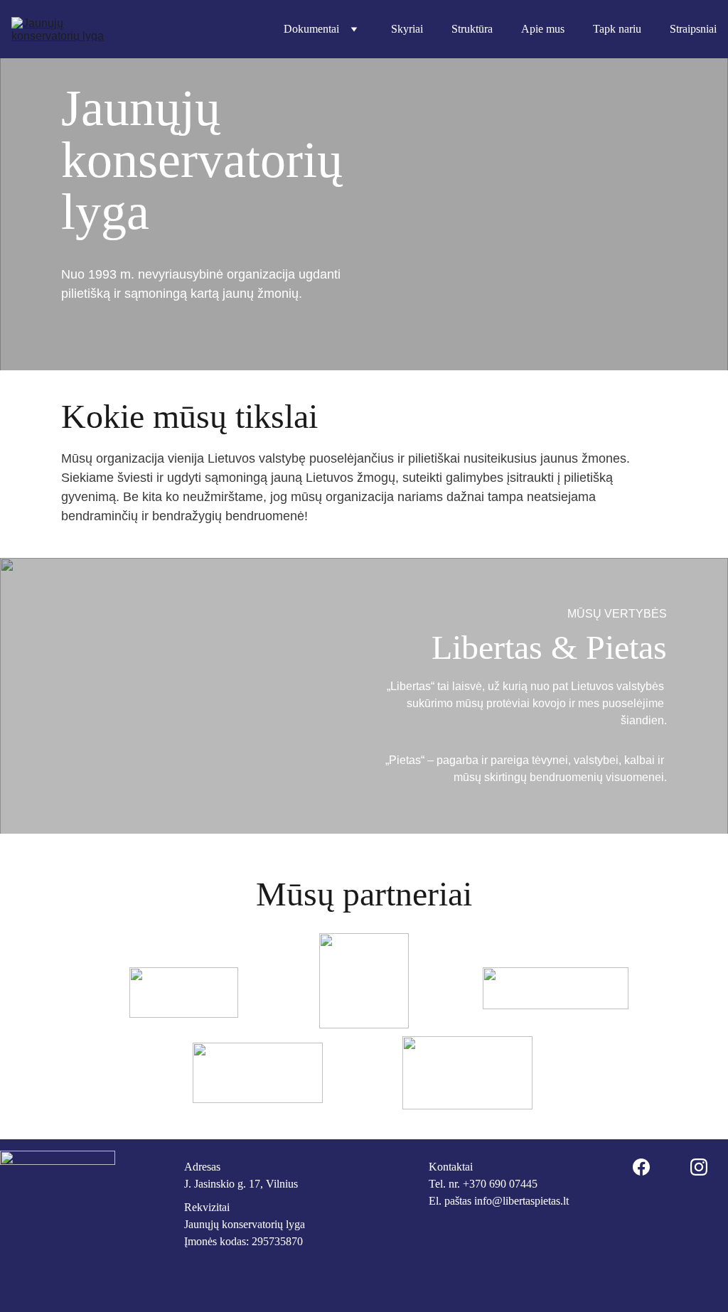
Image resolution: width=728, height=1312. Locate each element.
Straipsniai (693, 29)
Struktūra (472, 29)
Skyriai (407, 29)
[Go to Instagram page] (698, 1167)
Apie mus (542, 29)
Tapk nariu (617, 29)
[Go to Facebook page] (641, 1167)
